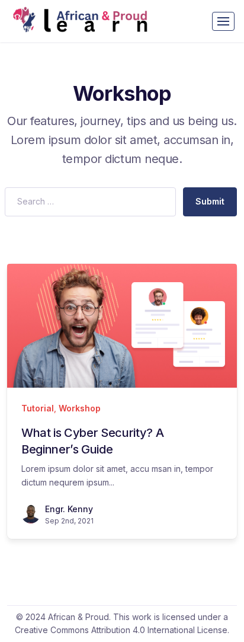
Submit (209, 201)
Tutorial (37, 408)
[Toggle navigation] (223, 21)
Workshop (80, 408)
